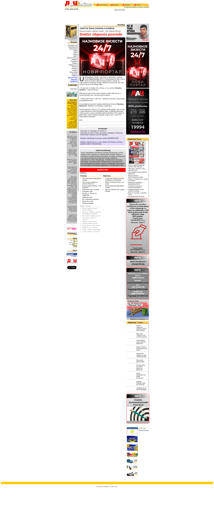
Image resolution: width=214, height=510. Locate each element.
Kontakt (139, 4)
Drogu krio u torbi (87, 201)
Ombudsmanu (97, 144)
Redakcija (127, 4)
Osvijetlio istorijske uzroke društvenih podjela (136, 190)
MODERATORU (113, 138)
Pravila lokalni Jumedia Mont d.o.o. (138, 219)
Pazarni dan (72, 78)
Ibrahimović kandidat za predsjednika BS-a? (135, 183)
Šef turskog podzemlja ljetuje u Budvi (91, 179)
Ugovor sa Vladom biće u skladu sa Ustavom (138, 179)
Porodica (74, 61)
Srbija (75, 54)
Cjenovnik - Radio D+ (138, 252)
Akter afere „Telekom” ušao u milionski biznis (137, 169)
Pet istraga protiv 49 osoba (136, 196)
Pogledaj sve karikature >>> (139, 319)
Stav (75, 52)
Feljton (74, 70)
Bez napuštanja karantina (90, 199)
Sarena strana (72, 58)
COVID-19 (73, 82)
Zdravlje (74, 80)
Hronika (74, 68)
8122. (146, 39)
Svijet (75, 51)
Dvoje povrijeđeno (88, 203)
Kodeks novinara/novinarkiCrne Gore (138, 402)
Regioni (74, 59)
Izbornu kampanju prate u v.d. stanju (114, 183)
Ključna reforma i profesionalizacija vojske (135, 176)
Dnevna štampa (103, 4)
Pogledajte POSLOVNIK (138, 289)
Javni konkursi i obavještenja (138, 262)
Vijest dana (73, 49)
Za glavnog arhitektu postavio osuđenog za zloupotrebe (138, 7)
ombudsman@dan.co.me (137, 283)
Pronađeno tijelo (87, 191)
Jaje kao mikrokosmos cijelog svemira (114, 190)
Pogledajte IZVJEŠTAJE (138, 296)
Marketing (115, 4)
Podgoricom (73, 65)
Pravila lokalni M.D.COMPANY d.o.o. (137, 249)
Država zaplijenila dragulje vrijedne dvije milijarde (136, 166)
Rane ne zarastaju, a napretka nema (137, 193)
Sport (75, 56)
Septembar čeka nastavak (90, 189)
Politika (74, 63)
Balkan (74, 76)
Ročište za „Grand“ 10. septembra (89, 194)
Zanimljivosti (72, 47)
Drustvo (74, 74)
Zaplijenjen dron (87, 197)
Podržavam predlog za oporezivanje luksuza (135, 186)
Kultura (74, 67)
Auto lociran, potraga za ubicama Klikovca (90, 183)
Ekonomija (73, 72)
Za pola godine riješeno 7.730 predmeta (91, 186)
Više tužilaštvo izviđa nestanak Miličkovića (137, 173)
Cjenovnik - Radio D (138, 222)
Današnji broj (72, 45)
